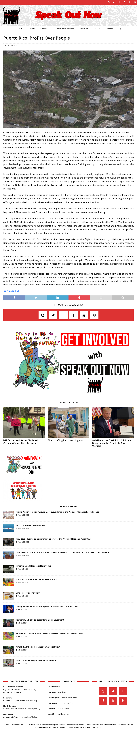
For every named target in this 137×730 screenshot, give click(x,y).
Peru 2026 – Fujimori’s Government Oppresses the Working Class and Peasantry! (53, 539)
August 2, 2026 (23, 596)
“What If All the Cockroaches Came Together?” (38, 647)
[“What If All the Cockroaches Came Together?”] (8, 650)
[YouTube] (129, 2)
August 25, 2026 (23, 528)
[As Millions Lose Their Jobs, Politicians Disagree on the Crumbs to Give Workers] (113, 422)
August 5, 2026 (23, 569)
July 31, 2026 (22, 609)
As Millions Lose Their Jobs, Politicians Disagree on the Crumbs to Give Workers (111, 443)
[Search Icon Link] (120, 29)
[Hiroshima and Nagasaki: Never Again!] (8, 569)
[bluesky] (119, 2)
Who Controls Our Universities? (30, 525)
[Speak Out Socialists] (68, 24)
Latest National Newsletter (58, 714)
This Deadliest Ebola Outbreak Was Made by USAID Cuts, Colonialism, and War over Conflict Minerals (63, 552)
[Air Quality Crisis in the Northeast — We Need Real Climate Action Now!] (8, 636)
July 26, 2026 (22, 650)
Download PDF (11, 290)
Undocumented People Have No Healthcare (36, 660)
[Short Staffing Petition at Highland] (68, 422)
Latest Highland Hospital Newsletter (62, 697)
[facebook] (124, 2)
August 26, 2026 (23, 515)
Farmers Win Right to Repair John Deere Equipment (40, 620)
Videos (97, 29)
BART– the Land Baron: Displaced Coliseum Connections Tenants (20, 442)
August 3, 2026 (23, 582)
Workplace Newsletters (66, 29)
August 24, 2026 (23, 555)
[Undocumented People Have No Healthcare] (8, 663)
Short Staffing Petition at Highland (66, 440)
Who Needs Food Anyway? (28, 593)
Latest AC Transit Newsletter (59, 708)
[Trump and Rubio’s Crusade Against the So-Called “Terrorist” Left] (8, 609)
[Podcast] (134, 2)
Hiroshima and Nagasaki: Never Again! (34, 566)
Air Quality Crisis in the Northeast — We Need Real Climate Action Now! (49, 633)
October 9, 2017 (13, 45)
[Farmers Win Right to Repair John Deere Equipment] (8, 623)
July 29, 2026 (22, 623)
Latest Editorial (54, 687)
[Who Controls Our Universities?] (8, 528)
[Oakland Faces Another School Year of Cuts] (8, 582)
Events (32, 29)
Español (110, 29)
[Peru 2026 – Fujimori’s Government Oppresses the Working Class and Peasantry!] (8, 542)
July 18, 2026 (22, 663)
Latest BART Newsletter (57, 692)
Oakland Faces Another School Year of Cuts (36, 579)
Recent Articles (68, 506)
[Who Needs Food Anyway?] (8, 596)
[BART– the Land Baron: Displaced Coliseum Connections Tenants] (24, 422)
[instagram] (108, 2)
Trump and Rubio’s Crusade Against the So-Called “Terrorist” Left (47, 606)
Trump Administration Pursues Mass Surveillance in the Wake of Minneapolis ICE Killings (57, 512)
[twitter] (113, 2)
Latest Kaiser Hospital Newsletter (61, 703)
